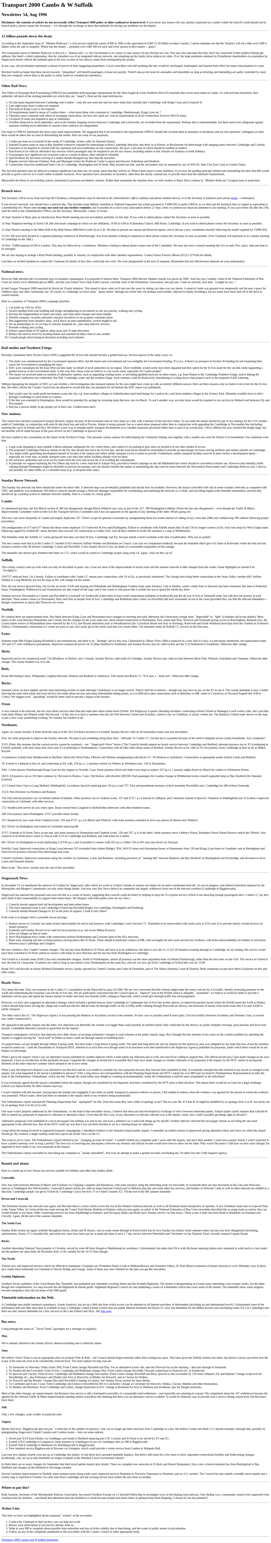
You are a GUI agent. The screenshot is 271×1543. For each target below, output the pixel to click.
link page (106, 1311)
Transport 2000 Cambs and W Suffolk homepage (29, 1539)
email (234, 198)
